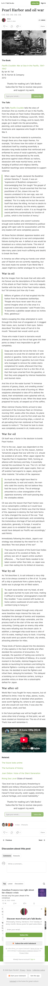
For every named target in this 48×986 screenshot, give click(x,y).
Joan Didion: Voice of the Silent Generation (21, 773)
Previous (9, 840)
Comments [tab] (7, 856)
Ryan (9, 19)
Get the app (35, 976)
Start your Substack (18, 976)
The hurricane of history (12, 768)
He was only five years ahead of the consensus (15, 896)
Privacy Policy (23, 953)
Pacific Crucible (17, 108)
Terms (29, 970)
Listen (43, 20)
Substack (13, 981)
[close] (41, 909)
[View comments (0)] (12, 26)
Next (40, 840)
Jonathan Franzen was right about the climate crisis (18, 891)
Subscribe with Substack (25, 943)
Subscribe (35, 3)
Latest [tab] (10, 884)
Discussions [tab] (19, 884)
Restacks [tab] (16, 856)
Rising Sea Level (9, 778)
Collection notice (38, 970)
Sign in (43, 3)
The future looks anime (12, 763)
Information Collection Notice (28, 951)
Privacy (22, 970)
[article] (24, 897)
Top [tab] (4, 884)
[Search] (44, 883)
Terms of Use (34, 948)
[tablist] (11, 856)
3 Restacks (24, 825)
